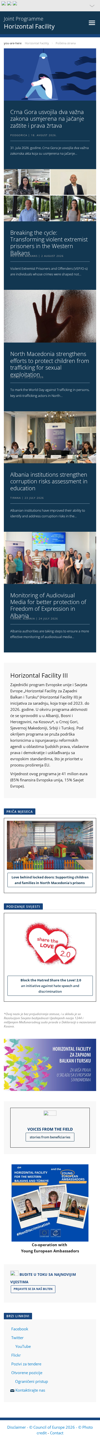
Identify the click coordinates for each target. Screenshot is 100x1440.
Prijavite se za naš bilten (33, 1289)
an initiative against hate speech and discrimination (50, 986)
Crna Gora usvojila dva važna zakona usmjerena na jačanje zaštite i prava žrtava (47, 118)
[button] (50, 5)
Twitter (17, 1337)
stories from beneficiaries (50, 1137)
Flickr (15, 1355)
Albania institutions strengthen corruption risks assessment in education (48, 481)
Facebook (19, 1328)
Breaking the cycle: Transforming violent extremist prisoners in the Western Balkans (49, 242)
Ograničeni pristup (31, 1381)
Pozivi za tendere (26, 1363)
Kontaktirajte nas (30, 1390)
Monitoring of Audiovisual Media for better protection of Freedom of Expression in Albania (48, 605)
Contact (56, 1432)
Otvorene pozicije (26, 1372)
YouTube (22, 1346)
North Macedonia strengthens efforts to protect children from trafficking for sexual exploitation (49, 364)
